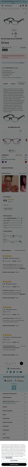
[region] (14, 454)
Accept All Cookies (14, 464)
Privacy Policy (9, 457)
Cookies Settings (14, 460)
